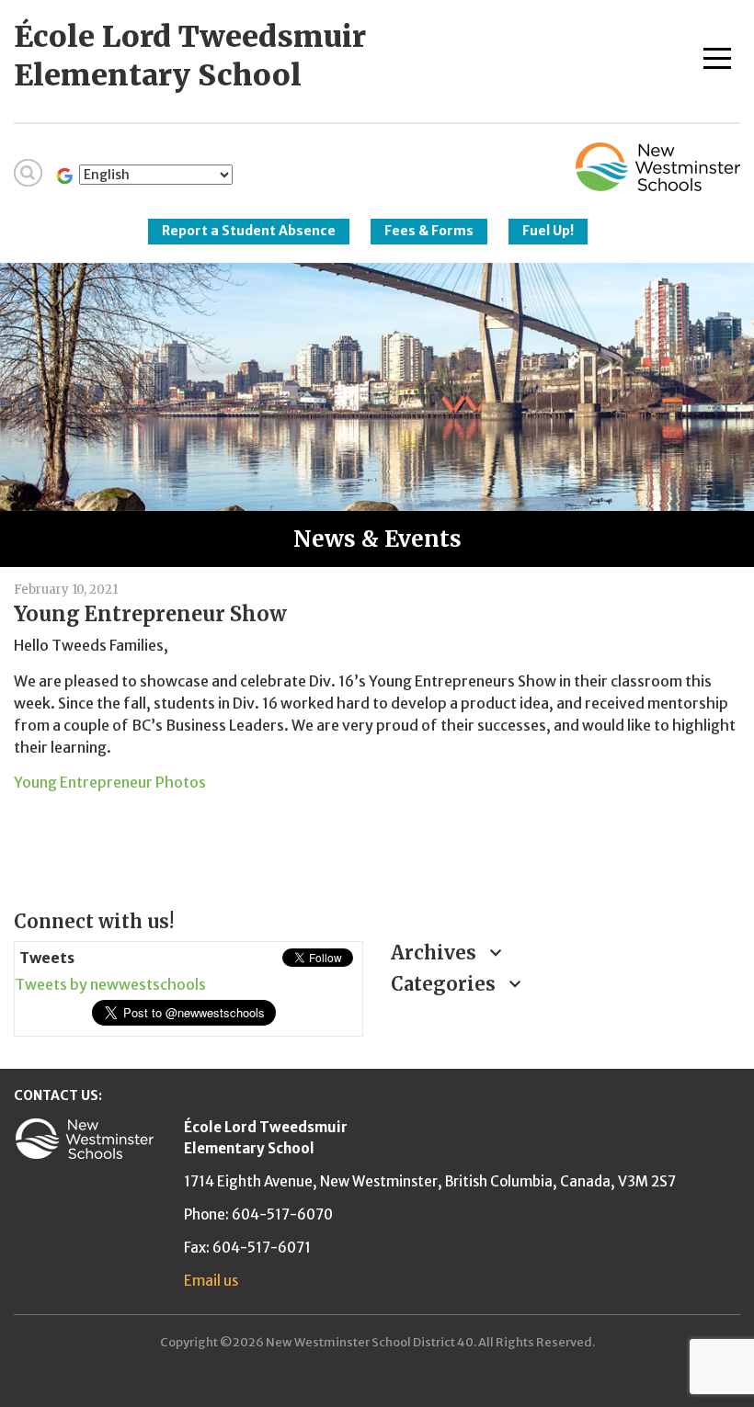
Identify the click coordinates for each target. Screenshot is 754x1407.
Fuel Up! (548, 230)
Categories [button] (445, 983)
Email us (211, 1280)
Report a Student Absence (249, 230)
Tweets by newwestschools (110, 984)
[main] (377, 731)
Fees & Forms (429, 230)
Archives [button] (436, 952)
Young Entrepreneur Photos (110, 782)
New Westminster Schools (658, 166)
